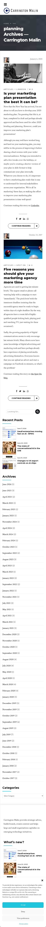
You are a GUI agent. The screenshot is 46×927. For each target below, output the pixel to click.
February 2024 (8, 540)
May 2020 (6, 672)
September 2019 (9, 722)
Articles (8, 89)
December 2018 (9, 747)
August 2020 (7, 659)
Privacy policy (23, 924)
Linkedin (21, 89)
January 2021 (8, 628)
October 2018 (8, 753)
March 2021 (7, 622)
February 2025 (8, 509)
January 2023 (8, 578)
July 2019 (6, 734)
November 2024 (9, 521)
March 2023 (7, 571)
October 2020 (8, 647)
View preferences (23, 918)
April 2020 (7, 678)
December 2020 (9, 634)
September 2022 (9, 584)
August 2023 (7, 559)
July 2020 (6, 665)
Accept (23, 905)
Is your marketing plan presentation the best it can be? (21, 97)
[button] (42, 880)
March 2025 (7, 503)
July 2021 (6, 603)
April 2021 (7, 615)
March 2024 (7, 534)
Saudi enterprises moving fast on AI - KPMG (29, 432)
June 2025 (6, 490)
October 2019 (8, 715)
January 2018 (8, 765)
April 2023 (7, 565)
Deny (23, 911)
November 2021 (9, 596)
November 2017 (9, 772)
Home (6, 23)
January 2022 (8, 590)
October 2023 (8, 546)
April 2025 (7, 496)
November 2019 (9, 709)
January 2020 (8, 697)
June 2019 (6, 740)
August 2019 (7, 728)
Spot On (21, 265)
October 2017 (8, 778)
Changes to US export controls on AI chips (27, 462)
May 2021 (6, 609)
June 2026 (6, 484)
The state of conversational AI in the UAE (28, 448)
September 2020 (9, 653)
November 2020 (9, 640)
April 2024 (7, 528)
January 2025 (8, 515)
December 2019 (9, 703)
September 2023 (9, 553)
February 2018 (8, 759)
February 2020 (8, 690)
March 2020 (7, 684)
